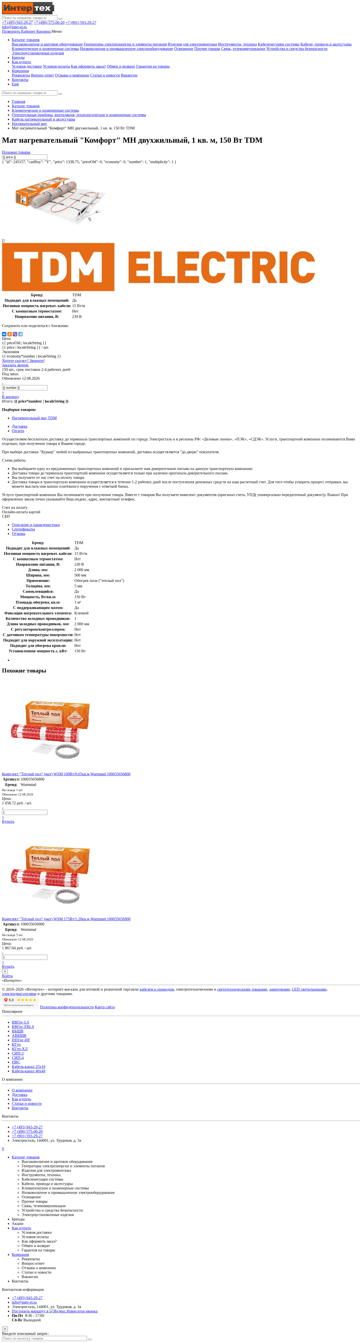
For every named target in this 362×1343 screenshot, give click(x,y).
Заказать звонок (15, 365)
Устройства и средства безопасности (297, 49)
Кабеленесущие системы (278, 44)
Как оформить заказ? (88, 66)
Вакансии (129, 75)
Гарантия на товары (153, 66)
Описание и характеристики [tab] (36, 525)
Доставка (19, 1095)
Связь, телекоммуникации (243, 49)
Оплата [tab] (18, 431)
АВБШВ (19, 1035)
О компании (22, 1090)
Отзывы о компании (72, 75)
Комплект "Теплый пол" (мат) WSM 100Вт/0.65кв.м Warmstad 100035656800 (66, 774)
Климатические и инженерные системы (45, 49)
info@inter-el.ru (14, 27)
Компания (20, 71)
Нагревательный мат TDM (34, 418)
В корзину (10, 397)
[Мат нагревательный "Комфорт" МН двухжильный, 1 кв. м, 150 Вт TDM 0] (61, 232)
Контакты (20, 80)
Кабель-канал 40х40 (28, 1071)
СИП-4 (18, 1058)
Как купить (21, 62)
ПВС (16, 1062)
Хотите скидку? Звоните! (23, 361)
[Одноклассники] (9, 334)
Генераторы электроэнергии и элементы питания (125, 44)
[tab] (23, 529)
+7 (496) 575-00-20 (49, 22)
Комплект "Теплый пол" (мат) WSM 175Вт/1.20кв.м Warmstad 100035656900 (66, 919)
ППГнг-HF (21, 1040)
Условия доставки (27, 66)
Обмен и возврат (121, 66)
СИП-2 (18, 1053)
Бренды (18, 57)
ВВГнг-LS (20, 1022)
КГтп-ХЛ (20, 1049)
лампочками (279, 989)
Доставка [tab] (19, 426)
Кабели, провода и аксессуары (326, 44)
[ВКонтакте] (4, 334)
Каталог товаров (26, 40)
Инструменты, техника (237, 44)
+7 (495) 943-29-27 (17, 22)
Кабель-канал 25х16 (28, 1066)
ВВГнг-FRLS (23, 1027)
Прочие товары (207, 49)
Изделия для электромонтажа (192, 44)
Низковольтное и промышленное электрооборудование (126, 49)
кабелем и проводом (157, 989)
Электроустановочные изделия (38, 53)
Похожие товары (16, 152)
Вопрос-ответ (42, 75)
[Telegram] (20, 334)
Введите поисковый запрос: (25, 1333)
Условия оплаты (56, 66)
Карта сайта (105, 1007)
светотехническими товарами (242, 989)
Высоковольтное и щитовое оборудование (47, 44)
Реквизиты (21, 75)
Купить (8, 821)
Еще (15, 84)
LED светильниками (309, 989)
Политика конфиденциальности (67, 1007)
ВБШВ (17, 1031)
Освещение (183, 49)
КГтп (16, 1044)
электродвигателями (19, 994)
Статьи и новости (105, 75)
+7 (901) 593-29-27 (81, 22)
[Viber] (15, 334)
